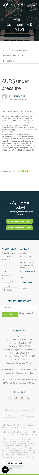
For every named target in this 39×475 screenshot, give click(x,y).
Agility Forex (9, 249)
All (4, 50)
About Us (23, 253)
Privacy (4, 279)
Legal (4, 271)
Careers (22, 259)
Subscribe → (9, 314)
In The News (8, 61)
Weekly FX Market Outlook (14, 55)
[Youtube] (22, 398)
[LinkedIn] (28, 398)
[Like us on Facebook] (10, 398)
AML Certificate (7, 290)
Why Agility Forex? (8, 253)
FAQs (22, 277)
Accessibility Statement (10, 287)
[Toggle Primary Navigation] (33, 5)
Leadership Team (26, 256)
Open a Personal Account (19, 221)
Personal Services (8, 256)
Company (24, 249)
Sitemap (24, 288)
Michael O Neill (18, 96)
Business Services (8, 259)
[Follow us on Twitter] (16, 398)
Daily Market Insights (18, 50)
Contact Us (26, 282)
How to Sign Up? (28, 271)
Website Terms (7, 276)
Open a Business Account (19, 227)
